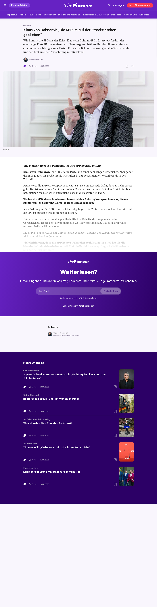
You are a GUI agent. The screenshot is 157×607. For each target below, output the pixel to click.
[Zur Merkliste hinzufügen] (132, 66)
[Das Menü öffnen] (5, 5)
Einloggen (118, 5)
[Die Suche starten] (109, 5)
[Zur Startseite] (78, 5)
